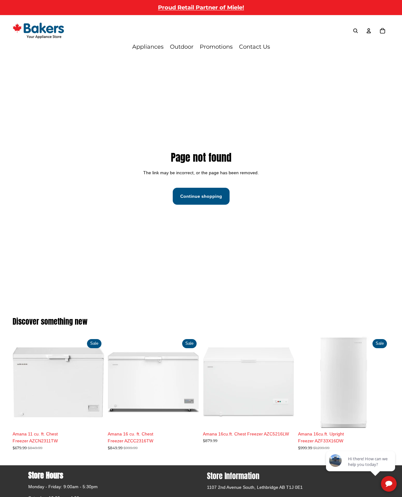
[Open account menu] (369, 31)
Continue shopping (201, 196)
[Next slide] (189, 382)
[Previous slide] (117, 382)
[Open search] (355, 31)
